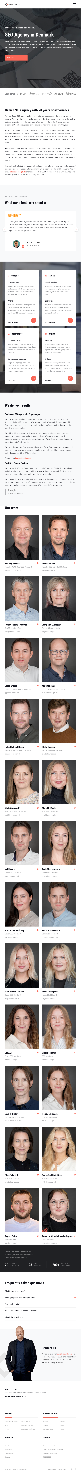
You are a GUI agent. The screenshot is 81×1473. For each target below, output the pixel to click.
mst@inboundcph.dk (12, 815)
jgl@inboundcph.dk (49, 632)
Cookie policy (62, 1469)
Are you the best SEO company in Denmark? (21, 1311)
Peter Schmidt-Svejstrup (16, 624)
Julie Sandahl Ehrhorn (14, 991)
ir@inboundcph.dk (48, 570)
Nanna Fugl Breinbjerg (52, 1175)
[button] (5, 229)
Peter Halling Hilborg (14, 747)
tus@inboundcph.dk (49, 1243)
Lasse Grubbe (11, 686)
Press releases (9, 1453)
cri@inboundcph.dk (49, 1060)
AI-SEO (7, 1429)
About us (8, 1446)
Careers (7, 1457)
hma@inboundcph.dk (13, 570)
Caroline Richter (49, 1052)
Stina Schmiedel (12, 1175)
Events (62, 1425)
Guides (45, 1425)
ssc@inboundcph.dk (12, 1182)
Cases (62, 1429)
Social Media (25, 1421)
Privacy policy (51, 1469)
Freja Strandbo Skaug (14, 930)
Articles (45, 1421)
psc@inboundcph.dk (12, 632)
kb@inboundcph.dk (12, 876)
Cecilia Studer (11, 1114)
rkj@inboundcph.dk (49, 999)
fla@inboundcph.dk (12, 937)
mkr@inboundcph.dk (49, 815)
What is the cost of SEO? (14, 1317)
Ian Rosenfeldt (48, 563)
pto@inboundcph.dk (49, 754)
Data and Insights (27, 1425)
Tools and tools (48, 1429)
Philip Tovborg (48, 747)
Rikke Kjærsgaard (50, 991)
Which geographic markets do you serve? (20, 1298)
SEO (6, 1425)
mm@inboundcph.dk (49, 693)
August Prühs (11, 1236)
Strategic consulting (11, 1421)
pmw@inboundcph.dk (50, 937)
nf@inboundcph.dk (49, 1182)
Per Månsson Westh (51, 930)
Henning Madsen (12, 563)
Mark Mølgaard (48, 686)
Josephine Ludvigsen (51, 624)
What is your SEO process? (15, 1291)
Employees (8, 1449)
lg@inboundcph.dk (12, 693)
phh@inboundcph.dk (12, 754)
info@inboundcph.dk (18, 172)
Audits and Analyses (28, 1429)
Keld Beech (10, 869)
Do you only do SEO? (12, 1304)
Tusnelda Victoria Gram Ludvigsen (57, 1236)
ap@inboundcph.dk (12, 1243)
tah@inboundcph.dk (49, 876)
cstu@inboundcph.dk (13, 1121)
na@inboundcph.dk (12, 1060)
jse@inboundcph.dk (12, 999)
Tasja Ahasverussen (51, 869)
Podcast (62, 1421)
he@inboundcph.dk (49, 1121)
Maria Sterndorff (12, 808)
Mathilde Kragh (49, 808)
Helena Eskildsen (50, 1114)
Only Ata (8, 1052)
